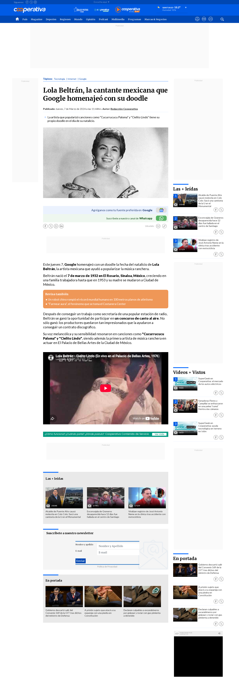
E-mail (78, 551)
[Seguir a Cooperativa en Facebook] (27, 2)
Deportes (51, 19)
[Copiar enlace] (164, 226)
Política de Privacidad (107, 566)
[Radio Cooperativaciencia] (101, 10)
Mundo (78, 19)
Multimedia (118, 19)
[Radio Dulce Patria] (81, 10)
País (24, 19)
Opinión (90, 19)
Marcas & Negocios (155, 19)
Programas (134, 19)
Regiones (65, 19)
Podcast (103, 19)
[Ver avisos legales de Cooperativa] (197, 22)
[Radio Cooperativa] (127, 10)
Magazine (36, 19)
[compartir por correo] (158, 226)
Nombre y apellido (84, 544)
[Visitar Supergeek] (210, 22)
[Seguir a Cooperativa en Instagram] (35, 2)
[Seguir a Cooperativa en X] (31, 2)
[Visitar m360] (204, 22)
